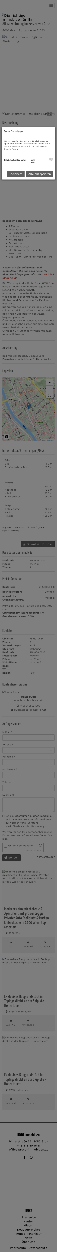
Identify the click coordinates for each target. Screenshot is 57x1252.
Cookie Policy (10, 149)
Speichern (15, 174)
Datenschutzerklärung (23, 146)
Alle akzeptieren (39, 174)
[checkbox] (51, 159)
